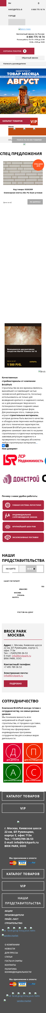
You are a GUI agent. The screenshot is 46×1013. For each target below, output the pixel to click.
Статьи (8, 956)
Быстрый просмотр (23, 182)
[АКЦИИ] (17, 135)
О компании (12, 944)
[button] (12, 592)
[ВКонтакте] (3, 445)
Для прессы (11, 952)
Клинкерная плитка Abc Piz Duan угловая (23, 193)
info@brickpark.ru (21, 655)
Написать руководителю (14, 63)
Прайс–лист (11, 919)
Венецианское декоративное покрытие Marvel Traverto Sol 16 (22, 350)
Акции (9, 911)
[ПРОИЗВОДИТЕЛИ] (27, 135)
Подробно (16, 683)
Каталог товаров (23, 796)
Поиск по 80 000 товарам (29, 140)
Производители (14, 915)
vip (34, 121)
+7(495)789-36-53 (18, 653)
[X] (7, 445)
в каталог (23, 310)
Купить (33, 362)
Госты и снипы (13, 960)
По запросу (35, 202)
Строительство (13, 923)
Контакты (10, 965)
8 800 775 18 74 (38, 9)
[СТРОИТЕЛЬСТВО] (27, 150)
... (37, 442)
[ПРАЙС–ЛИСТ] (37, 135)
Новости (10, 948)
